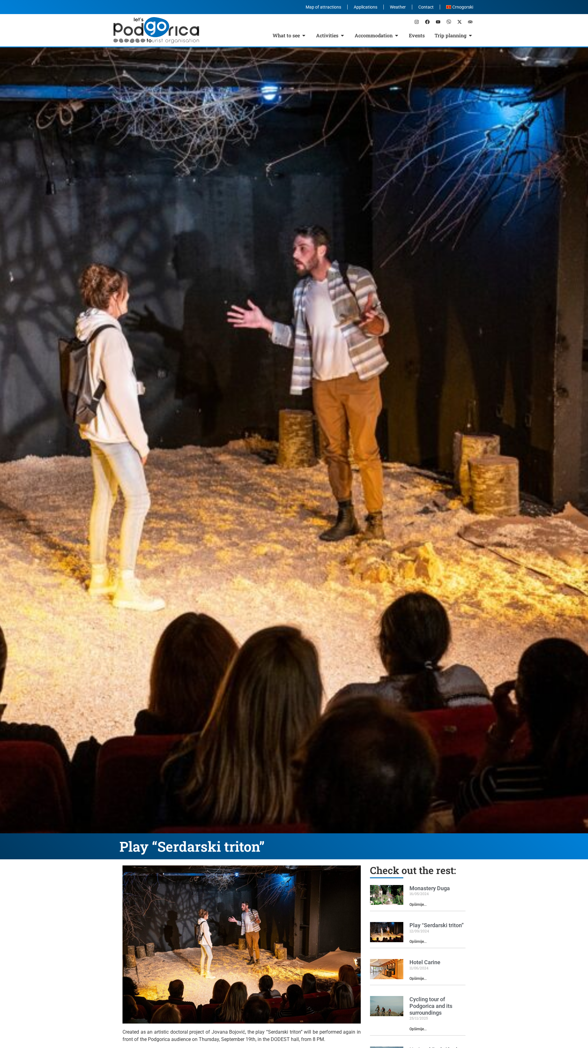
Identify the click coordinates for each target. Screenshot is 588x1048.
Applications (365, 7)
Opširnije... (418, 904)
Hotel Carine (424, 962)
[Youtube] (438, 21)
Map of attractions (323, 7)
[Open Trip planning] (470, 35)
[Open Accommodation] (396, 35)
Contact (426, 7)
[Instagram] (416, 21)
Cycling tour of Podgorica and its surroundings (430, 1006)
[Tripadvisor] (470, 21)
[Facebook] (427, 21)
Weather (398, 7)
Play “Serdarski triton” (436, 925)
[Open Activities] (342, 35)
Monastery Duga (429, 888)
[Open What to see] (303, 35)
